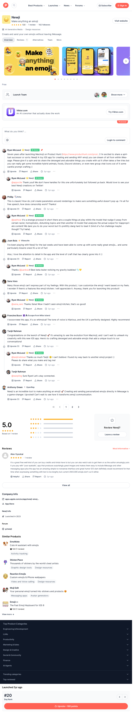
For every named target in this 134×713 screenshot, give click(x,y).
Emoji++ (14, 602)
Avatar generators (39, 595)
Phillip (10, 197)
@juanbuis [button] (24, 269)
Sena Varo (12, 281)
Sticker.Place (16, 560)
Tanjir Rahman (14, 331)
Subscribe (106, 5)
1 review (32, 25)
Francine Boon (14, 315)
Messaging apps (19, 595)
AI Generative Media (14, 29)
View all (66, 485)
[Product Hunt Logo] (5, 5)
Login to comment (116, 140)
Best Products (35, 5)
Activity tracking (19, 553)
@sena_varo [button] (17, 304)
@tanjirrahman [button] (19, 357)
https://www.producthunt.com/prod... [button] (80, 154)
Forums (79, 5)
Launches (53, 5)
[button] (59, 39)
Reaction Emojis (18, 574)
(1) (14, 209)
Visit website (121, 21)
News (66, 5)
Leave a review (112, 434)
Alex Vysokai (16, 454)
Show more (116, 94)
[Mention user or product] (7, 140)
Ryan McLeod (14, 150)
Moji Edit (14, 588)
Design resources (33, 29)
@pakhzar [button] (16, 219)
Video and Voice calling (22, 581)
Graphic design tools (21, 567)
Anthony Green (15, 387)
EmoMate (14, 541)
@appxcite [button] (17, 182)
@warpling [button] (17, 375)
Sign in (123, 5)
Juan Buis (12, 240)
